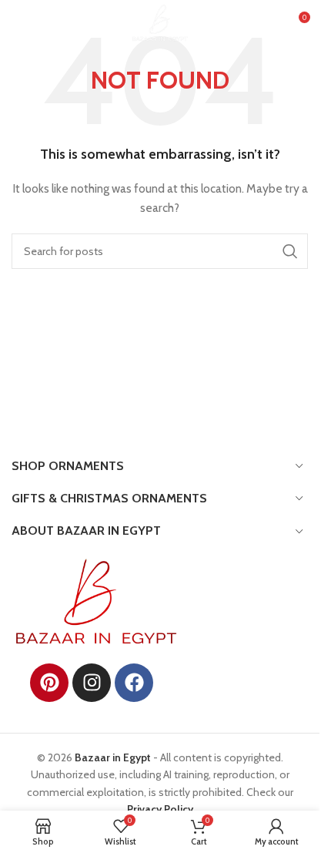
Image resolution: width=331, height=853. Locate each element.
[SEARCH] (290, 251)
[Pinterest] (49, 682)
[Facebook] (134, 682)
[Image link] (96, 600)
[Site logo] (160, 22)
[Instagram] (91, 682)
